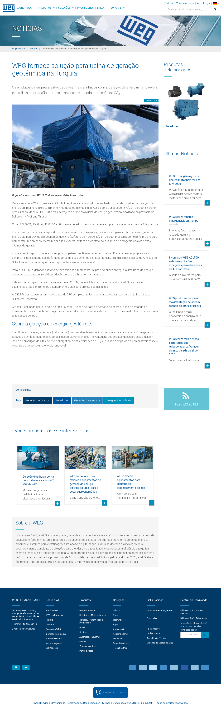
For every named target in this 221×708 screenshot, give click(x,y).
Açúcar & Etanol (120, 634)
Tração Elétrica (120, 648)
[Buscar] (215, 10)
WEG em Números (54, 615)
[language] (216, 3)
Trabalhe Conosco (185, 3)
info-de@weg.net (27, 629)
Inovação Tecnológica (56, 634)
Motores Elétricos (87, 610)
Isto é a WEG (52, 610)
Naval (115, 615)
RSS (136, 703)
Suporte (116, 7)
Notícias (169, 3)
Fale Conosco (153, 629)
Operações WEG (53, 629)
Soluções (64, 7)
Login (207, 3)
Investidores (85, 7)
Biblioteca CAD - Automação (193, 618)
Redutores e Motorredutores (92, 615)
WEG (7, 8)
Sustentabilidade (53, 638)
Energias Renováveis (118, 400)
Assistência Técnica (156, 638)
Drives (82, 627)
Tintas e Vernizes (87, 646)
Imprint (37, 703)
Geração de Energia (37, 400)
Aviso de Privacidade (53, 703)
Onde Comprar (153, 633)
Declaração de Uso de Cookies (83, 703)
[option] (38, 473)
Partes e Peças (86, 651)
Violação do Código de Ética (160, 643)
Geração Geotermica (87, 400)
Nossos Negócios (54, 643)
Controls (83, 632)
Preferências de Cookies (113, 692)
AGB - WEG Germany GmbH (159, 610)
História (49, 620)
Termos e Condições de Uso (117, 703)
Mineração (118, 638)
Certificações (52, 648)
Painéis (82, 641)
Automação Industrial (89, 637)
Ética (100, 7)
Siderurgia (118, 620)
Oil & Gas (117, 610)
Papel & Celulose (120, 643)
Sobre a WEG (24, 7)
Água (115, 624)
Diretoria (50, 624)
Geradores (61, 400)
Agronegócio (119, 629)
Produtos (45, 7)
